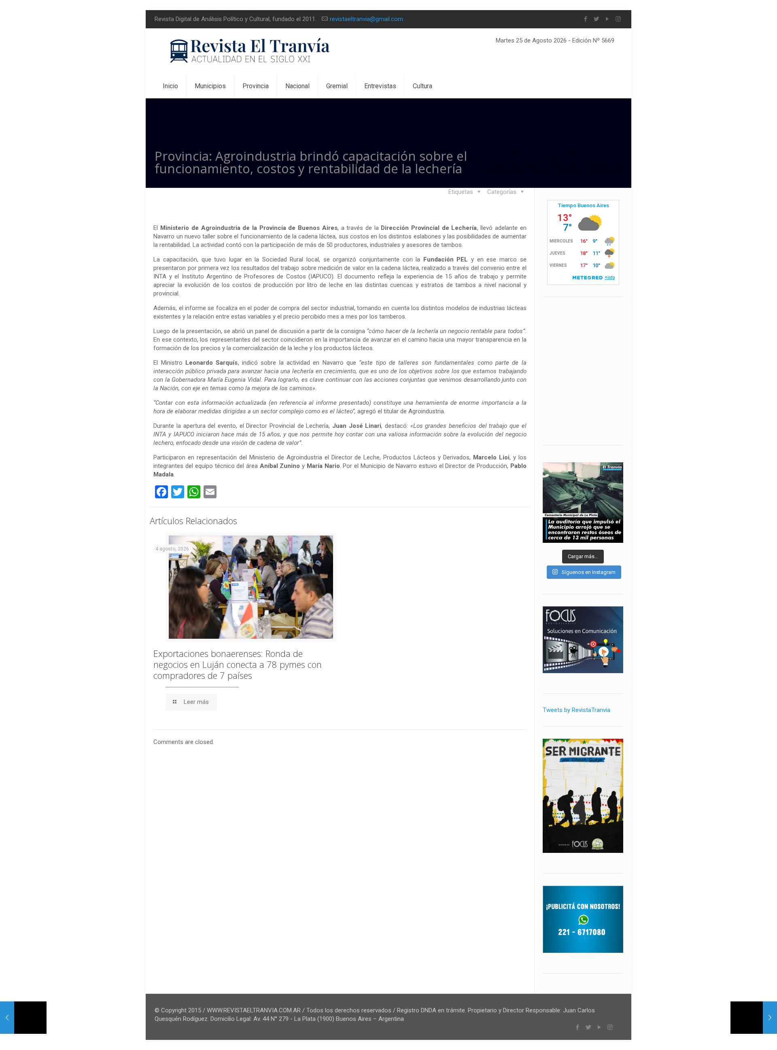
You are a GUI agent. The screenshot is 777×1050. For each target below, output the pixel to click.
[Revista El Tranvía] (250, 51)
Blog (548, 154)
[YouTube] (607, 19)
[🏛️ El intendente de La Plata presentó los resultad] (583, 502)
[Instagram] (618, 19)
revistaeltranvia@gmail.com (366, 19)
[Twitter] (596, 19)
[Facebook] (585, 19)
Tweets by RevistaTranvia (576, 710)
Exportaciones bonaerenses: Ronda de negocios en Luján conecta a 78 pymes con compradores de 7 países (237, 664)
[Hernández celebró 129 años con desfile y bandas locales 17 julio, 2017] (753, 1017)
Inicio (517, 154)
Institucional (588, 154)
